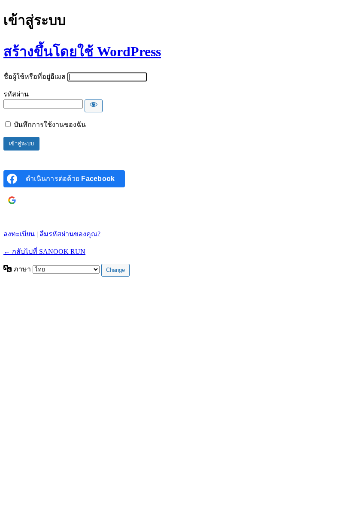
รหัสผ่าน (16, 94)
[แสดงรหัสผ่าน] (94, 105)
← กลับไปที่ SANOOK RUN (44, 251)
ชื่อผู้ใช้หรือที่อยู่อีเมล (34, 76)
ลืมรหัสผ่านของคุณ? (69, 234)
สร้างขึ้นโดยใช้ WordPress (82, 51)
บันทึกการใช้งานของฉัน (50, 124)
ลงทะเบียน (19, 234)
